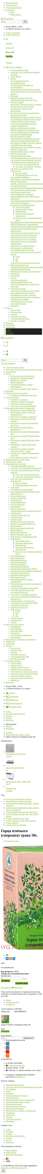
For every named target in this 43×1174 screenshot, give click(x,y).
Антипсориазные (18, 505)
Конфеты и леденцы (19, 380)
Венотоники (16, 507)
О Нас (8, 329)
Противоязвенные (18, 556)
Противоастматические (20, 575)
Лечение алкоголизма (24, 543)
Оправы (14, 314)
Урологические (17, 618)
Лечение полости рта (19, 607)
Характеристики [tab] (12, 1002)
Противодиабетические (20, 573)
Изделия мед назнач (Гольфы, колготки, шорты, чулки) (22, 450)
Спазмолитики (17, 586)
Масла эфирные (17, 382)
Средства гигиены (13, 661)
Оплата (9, 331)
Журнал (9, 726)
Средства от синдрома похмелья (24, 594)
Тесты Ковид (11, 372)
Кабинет (11, 10)
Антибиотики (16, 500)
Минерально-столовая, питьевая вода (21, 639)
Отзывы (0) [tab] (10, 1004)
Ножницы (10, 682)
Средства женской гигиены (22, 678)
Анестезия (15, 487)
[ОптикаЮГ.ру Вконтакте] (7, 1043)
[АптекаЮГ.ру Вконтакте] (7, 1048)
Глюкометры (16, 627)
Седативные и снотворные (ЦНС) (24, 603)
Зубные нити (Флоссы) (20, 667)
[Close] (3, 1171)
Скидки (9, 716)
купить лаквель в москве (16, 825)
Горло (17, 612)
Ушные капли (16, 620)
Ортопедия (10, 327)
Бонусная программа (14, 1155)
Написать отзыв (12, 841)
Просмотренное (16, 703)
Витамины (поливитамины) (22, 378)
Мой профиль (11, 1150)
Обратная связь (15, 707)
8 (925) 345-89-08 (13, 33)
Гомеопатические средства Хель (24, 395)
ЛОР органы (16, 609)
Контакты (10, 334)
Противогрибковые (18, 562)
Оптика (9, 646)
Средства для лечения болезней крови (26, 468)
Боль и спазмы (21, 483)
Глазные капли (17, 517)
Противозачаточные (19, 560)
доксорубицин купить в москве (18, 801)
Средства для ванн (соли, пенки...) (25, 389)
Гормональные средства (20, 515)
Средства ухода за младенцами (23, 406)
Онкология (10, 325)
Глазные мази (16, 520)
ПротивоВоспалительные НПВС (24, 569)
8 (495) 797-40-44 (13, 35)
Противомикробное (19, 564)
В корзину (5, 1031)
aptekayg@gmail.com (16, 1066)
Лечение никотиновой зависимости (24, 548)
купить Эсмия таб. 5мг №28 (17, 818)
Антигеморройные (18, 502)
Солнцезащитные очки (20, 319)
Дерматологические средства (22, 522)
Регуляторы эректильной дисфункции (26, 584)
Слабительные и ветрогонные (23, 601)
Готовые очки (16, 312)
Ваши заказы (11, 1153)
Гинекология (16, 513)
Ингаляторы (16, 637)
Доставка (9, 1132)
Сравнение (14, 696)
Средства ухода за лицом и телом (24, 674)
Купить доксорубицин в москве (19, 799)
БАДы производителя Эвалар (23, 376)
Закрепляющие (17, 530)
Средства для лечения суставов (28, 477)
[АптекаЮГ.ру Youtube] (7, 1052)
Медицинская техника (15, 624)
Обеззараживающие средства (22, 466)
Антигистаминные (18, 498)
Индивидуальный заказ (15, 714)
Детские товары (12, 397)
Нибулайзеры (16, 629)
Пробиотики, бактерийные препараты (26, 571)
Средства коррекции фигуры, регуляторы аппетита (23, 591)
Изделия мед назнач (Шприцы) (23, 410)
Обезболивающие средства (26, 485)
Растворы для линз (18, 316)
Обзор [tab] (8, 1000)
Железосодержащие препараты (23, 524)
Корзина (9, 56)
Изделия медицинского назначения (20, 408)
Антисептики (16, 663)
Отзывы (9, 1134)
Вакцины (9, 323)
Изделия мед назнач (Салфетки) (23, 417)
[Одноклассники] (10, 958)
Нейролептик (20, 545)
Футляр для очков (18, 321)
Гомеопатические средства (16, 393)
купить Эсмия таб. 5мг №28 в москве (21, 821)
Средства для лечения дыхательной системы (24, 370)
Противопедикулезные (20, 567)
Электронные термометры (21, 635)
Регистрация (16, 15)
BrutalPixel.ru (20, 1077)
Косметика (15, 680)
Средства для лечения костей (27, 475)
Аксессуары (15, 310)
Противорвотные (18, 558)
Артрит (14, 622)
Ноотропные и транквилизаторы (24, 537)
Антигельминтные (18, 496)
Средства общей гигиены (21, 676)
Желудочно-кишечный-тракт (22, 528)
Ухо (16, 614)
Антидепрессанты (22, 541)
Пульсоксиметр (17, 631)
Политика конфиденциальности (14, 1168)
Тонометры (15, 633)
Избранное (14, 700)
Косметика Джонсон (19, 400)
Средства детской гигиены (21, 404)
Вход (13, 12)
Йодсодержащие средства (21, 535)
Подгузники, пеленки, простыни (24, 457)
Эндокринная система (15, 367)
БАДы (8, 374)
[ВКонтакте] (7, 958)
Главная (12, 693)
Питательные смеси (14, 462)
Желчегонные (16, 526)
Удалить (9, 63)
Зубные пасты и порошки (21, 669)
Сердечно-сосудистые (19, 605)
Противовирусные (18, 577)
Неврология (15, 539)
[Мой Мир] (13, 958)
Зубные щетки (16, 665)
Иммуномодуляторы (19, 532)
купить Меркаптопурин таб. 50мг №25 (21, 812)
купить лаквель (12, 823)
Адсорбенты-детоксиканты (22, 490)
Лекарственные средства (16, 464)
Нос (17, 616)
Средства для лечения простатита (24, 588)
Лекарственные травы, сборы (18, 460)
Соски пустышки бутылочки (22, 402)
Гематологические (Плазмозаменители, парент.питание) (26, 510)
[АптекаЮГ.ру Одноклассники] (7, 1056)
